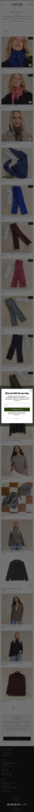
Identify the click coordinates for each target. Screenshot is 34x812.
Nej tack (17, 418)
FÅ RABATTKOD (17, 409)
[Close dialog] (31, 390)
